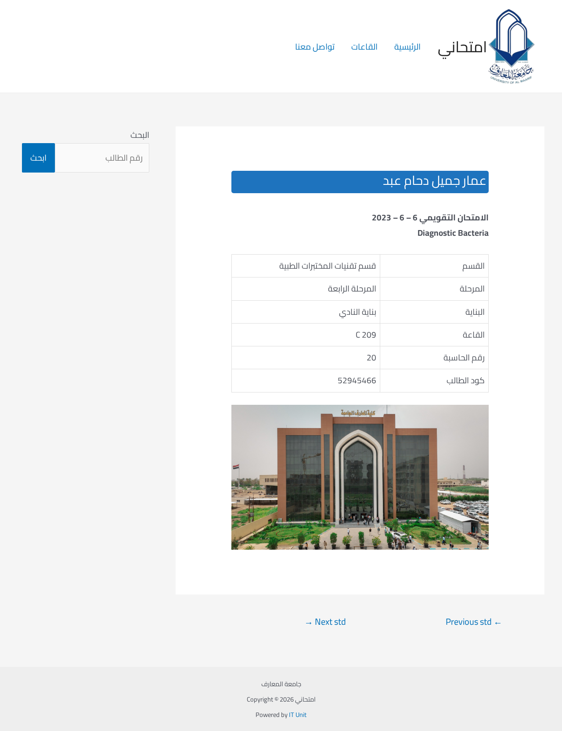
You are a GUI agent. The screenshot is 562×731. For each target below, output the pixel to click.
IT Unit (297, 714)
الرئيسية (407, 46)
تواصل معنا (315, 46)
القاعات (364, 46)
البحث (139, 135)
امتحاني (462, 46)
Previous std (474, 621)
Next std (325, 621)
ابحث (38, 158)
